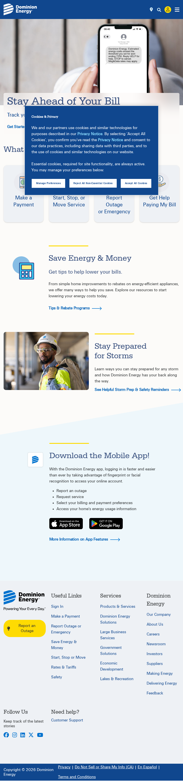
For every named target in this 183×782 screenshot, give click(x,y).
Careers (153, 634)
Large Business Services (113, 635)
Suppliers (155, 663)
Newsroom (156, 644)
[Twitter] (31, 735)
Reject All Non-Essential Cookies (93, 183)
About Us (155, 624)
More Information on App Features (79, 539)
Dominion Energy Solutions (115, 619)
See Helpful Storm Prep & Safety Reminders (132, 389)
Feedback (155, 693)
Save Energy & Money (64, 644)
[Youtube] (40, 735)
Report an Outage (27, 628)
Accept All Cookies (136, 183)
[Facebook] (6, 735)
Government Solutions (111, 650)
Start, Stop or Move (68, 657)
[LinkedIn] (22, 735)
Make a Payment (65, 616)
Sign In (57, 606)
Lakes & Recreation (116, 679)
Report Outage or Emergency (66, 629)
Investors (154, 654)
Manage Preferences (48, 183)
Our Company (159, 614)
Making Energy (160, 673)
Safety (56, 677)
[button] (24, 193)
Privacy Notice (89, 134)
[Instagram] (14, 735)
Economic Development (111, 666)
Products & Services (117, 606)
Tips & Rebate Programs (70, 308)
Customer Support (67, 720)
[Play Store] (106, 523)
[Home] (25, 600)
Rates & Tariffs (63, 667)
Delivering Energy (162, 683)
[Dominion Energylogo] (20, 9)
